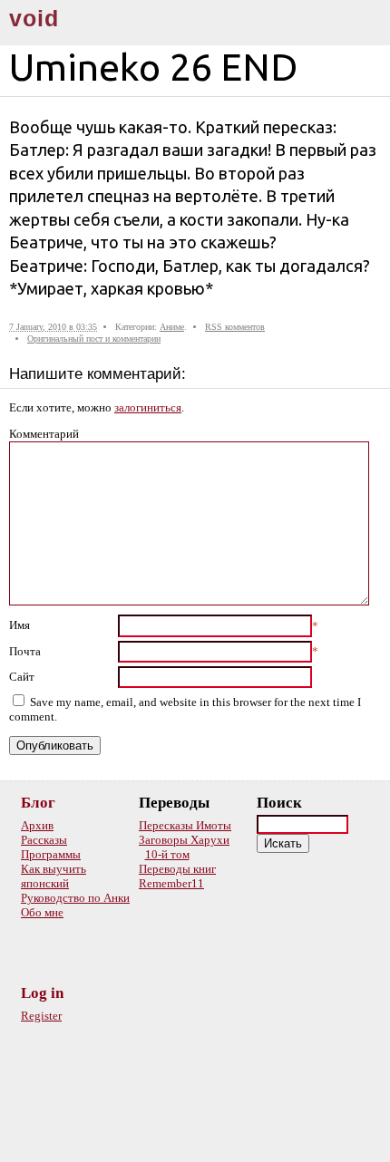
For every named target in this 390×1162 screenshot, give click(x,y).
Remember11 (171, 883)
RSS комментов (235, 327)
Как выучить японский (53, 876)
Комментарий (44, 434)
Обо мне (42, 912)
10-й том (167, 854)
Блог (38, 802)
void (34, 18)
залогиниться (147, 407)
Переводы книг (177, 869)
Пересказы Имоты (185, 825)
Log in (42, 993)
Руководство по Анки (75, 898)
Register (41, 1015)
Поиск (279, 802)
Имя (19, 625)
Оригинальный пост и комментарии (94, 339)
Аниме (172, 327)
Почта (25, 651)
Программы (51, 854)
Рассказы (44, 840)
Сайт (21, 676)
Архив (37, 825)
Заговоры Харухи (184, 840)
